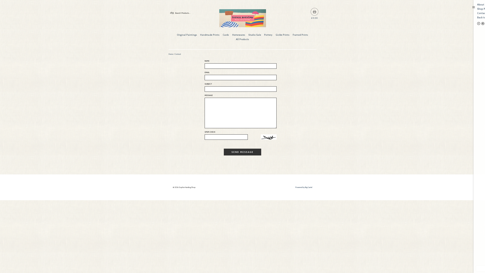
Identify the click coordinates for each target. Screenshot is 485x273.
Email (207, 72)
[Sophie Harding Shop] (242, 26)
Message (209, 95)
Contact (178, 54)
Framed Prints (300, 34)
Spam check (210, 132)
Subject (208, 84)
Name (207, 61)
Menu (473, 7)
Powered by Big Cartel (303, 187)
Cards (226, 34)
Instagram (482, 23)
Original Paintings (187, 34)
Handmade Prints (210, 34)
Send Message (242, 152)
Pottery (268, 34)
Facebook (478, 23)
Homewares (238, 34)
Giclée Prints (283, 34)
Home (171, 54)
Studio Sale (254, 34)
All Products (242, 39)
